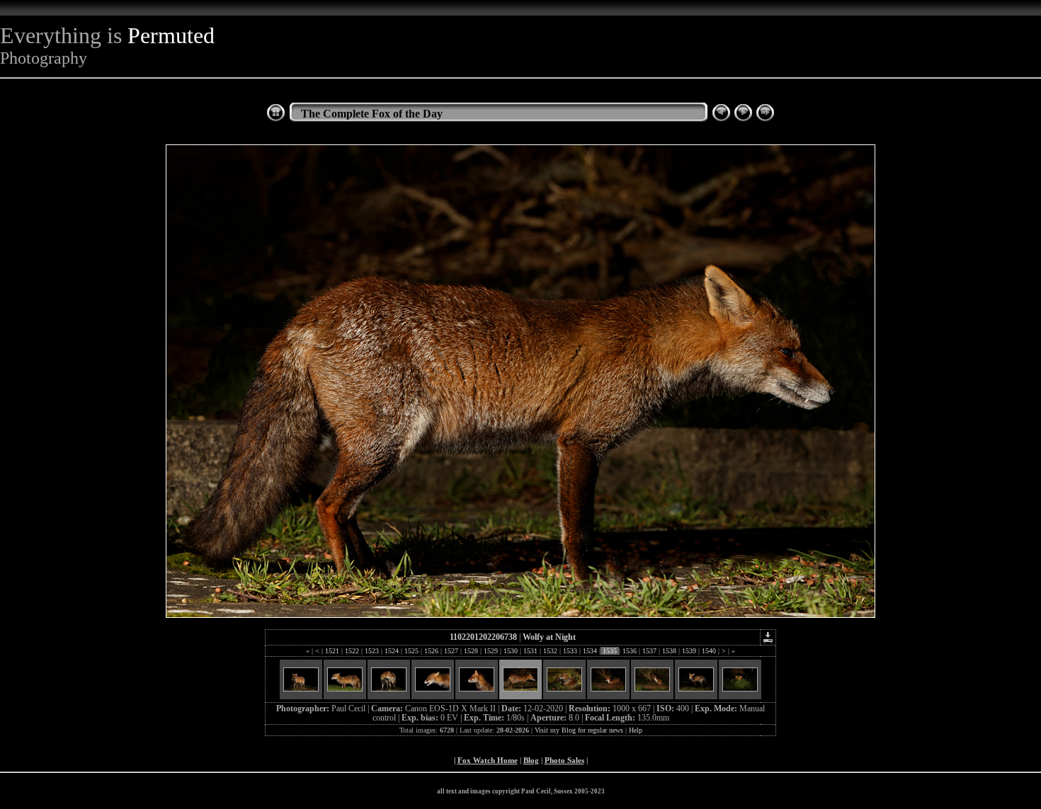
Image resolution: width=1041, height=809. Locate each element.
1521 (332, 651)
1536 (629, 651)
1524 (391, 651)
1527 (451, 651)
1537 (649, 651)
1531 (530, 651)
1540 (709, 651)
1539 (689, 651)
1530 (510, 651)
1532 (550, 651)
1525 (411, 651)
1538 (669, 651)
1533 (570, 651)
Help (635, 730)
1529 (491, 651)
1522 (352, 651)
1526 (431, 651)
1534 (590, 651)
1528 (471, 651)
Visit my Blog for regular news (579, 730)
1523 (372, 651)
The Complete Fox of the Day (372, 114)
